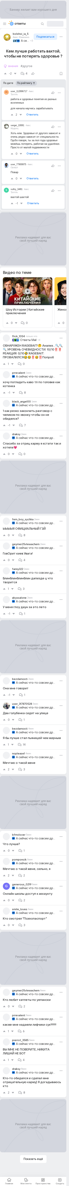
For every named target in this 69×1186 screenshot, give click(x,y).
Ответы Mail (28, 340)
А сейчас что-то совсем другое (25, 40)
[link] (27, 302)
